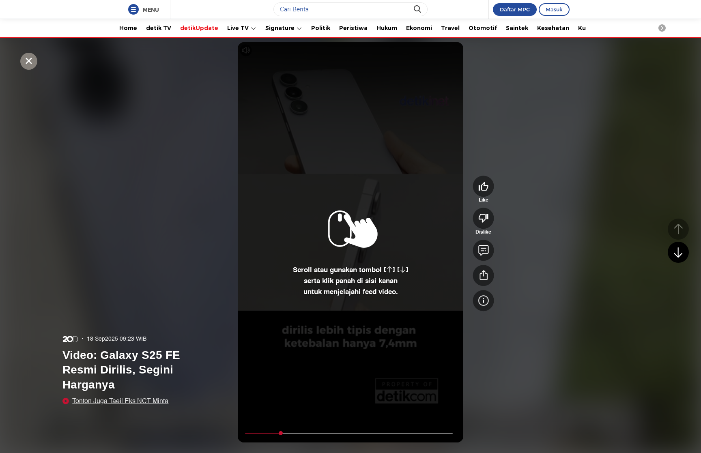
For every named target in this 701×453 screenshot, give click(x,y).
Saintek (517, 28)
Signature (280, 28)
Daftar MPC (515, 9)
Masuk (554, 9)
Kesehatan (553, 28)
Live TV (238, 28)
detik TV (158, 28)
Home (128, 28)
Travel (450, 28)
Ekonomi (419, 28)
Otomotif (483, 28)
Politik (320, 28)
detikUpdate (199, 28)
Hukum (386, 28)
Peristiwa (353, 28)
